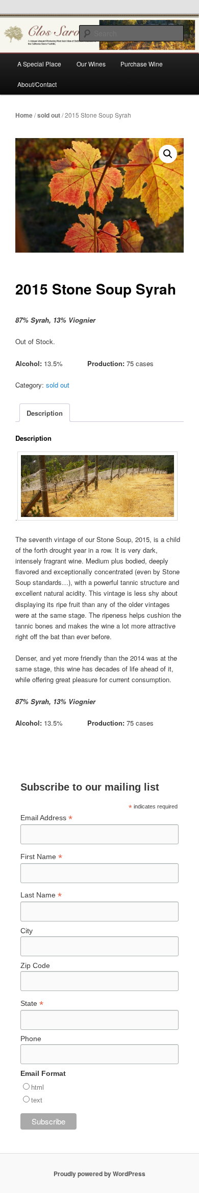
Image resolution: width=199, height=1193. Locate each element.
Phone (30, 1038)
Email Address (46, 818)
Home (24, 115)
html (37, 1087)
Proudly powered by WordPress (99, 1173)
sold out (48, 115)
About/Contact (37, 84)
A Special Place (39, 63)
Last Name (41, 895)
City (26, 931)
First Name (41, 857)
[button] (168, 154)
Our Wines (91, 63)
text (36, 1100)
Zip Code (35, 965)
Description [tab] (45, 413)
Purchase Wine (141, 63)
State (31, 1003)
